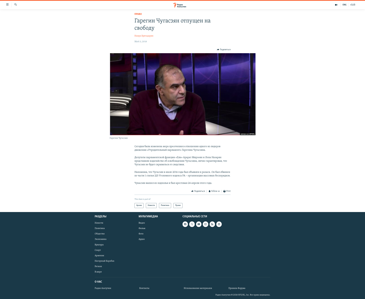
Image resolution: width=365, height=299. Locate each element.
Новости (99, 223)
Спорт (98, 250)
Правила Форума (236, 288)
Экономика (101, 239)
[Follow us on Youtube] (198, 224)
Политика (100, 228)
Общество (100, 234)
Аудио (142, 239)
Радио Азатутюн (103, 288)
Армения (99, 255)
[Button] (224, 49)
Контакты (144, 288)
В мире (98, 272)
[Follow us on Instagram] (205, 224)
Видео (142, 223)
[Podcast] (219, 224)
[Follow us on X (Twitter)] (192, 224)
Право (138, 14)
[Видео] (336, 5)
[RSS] (212, 224)
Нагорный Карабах (104, 261)
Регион (98, 266)
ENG (344, 5)
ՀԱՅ (352, 5)
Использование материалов (198, 288)
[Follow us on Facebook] (185, 224)
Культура (99, 245)
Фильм (142, 228)
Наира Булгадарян (143, 36)
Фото (141, 234)
